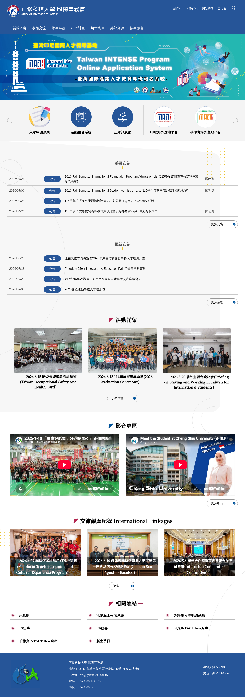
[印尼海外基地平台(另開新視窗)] (164, 116)
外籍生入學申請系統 (189, 615)
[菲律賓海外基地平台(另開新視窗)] (205, 116)
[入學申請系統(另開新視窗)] (39, 116)
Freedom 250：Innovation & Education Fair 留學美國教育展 (105, 268)
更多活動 (217, 302)
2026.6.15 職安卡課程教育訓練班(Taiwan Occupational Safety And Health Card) (48, 381)
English (223, 8)
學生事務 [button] (58, 28)
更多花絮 (117, 398)
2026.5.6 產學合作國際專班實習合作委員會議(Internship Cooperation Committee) (202, 566)
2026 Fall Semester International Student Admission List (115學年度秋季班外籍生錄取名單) (126, 190)
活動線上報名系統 (110, 615)
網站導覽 (208, 8)
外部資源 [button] (117, 28)
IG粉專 (24, 628)
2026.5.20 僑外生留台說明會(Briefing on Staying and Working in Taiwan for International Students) (196, 382)
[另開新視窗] (122, 67)
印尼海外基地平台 (164, 132)
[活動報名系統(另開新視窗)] (81, 116)
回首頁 (177, 8)
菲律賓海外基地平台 (205, 132)
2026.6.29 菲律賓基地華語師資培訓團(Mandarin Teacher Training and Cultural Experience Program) (46, 566)
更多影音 (217, 503)
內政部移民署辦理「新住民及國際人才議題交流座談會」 (103, 279)
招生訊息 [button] (137, 28)
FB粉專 (102, 628)
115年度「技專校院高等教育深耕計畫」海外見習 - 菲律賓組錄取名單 (111, 211)
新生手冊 (103, 641)
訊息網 (24, 615)
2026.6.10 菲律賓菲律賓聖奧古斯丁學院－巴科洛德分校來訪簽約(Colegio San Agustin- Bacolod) (124, 566)
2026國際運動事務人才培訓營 (85, 289)
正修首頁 (192, 8)
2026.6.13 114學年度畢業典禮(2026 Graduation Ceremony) (125, 379)
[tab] (122, 163)
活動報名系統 (81, 132)
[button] (235, 9)
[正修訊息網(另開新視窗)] (122, 116)
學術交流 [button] (39, 28)
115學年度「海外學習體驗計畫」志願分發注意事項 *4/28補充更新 (109, 201)
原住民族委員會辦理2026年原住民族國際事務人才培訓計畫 (105, 258)
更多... (117, 586)
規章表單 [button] (98, 28)
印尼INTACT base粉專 (191, 628)
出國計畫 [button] (78, 28)
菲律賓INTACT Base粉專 (38, 641)
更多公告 (217, 224)
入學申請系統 (39, 132)
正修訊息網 (122, 132)
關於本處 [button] (19, 28)
